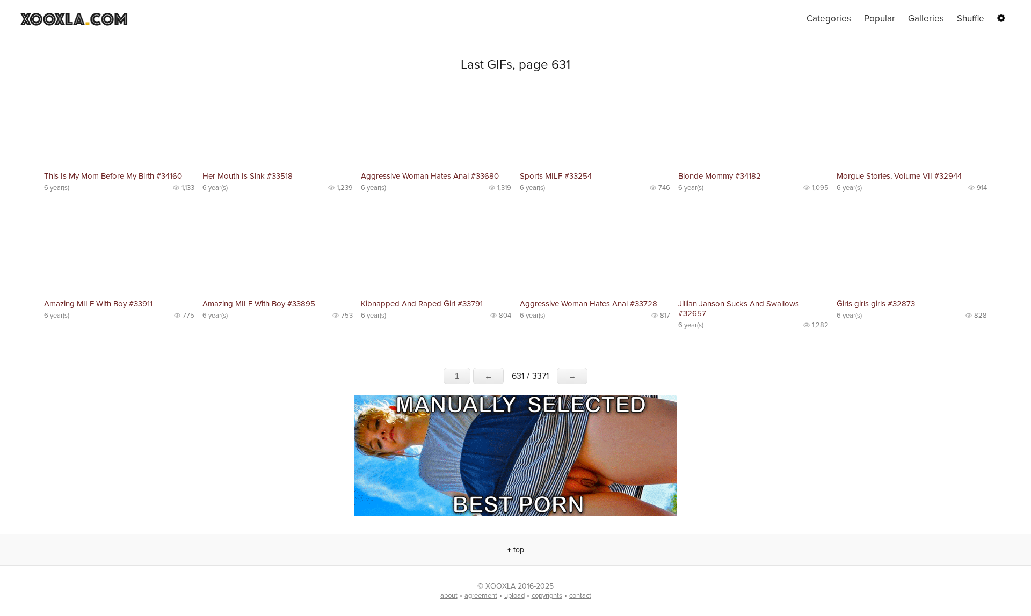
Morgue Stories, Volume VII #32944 (899, 176)
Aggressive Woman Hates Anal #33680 (430, 176)
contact (580, 595)
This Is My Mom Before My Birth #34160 (113, 176)
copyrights (547, 595)
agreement (480, 595)
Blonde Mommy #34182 (719, 176)
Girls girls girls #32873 (876, 304)
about (449, 595)
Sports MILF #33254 (556, 176)
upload (514, 595)
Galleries (926, 18)
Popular (879, 18)
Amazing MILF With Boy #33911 (98, 304)
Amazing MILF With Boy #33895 (258, 304)
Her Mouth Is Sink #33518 (247, 176)
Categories (829, 18)
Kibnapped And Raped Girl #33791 (422, 304)
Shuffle (970, 18)
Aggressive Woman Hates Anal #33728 (588, 304)
